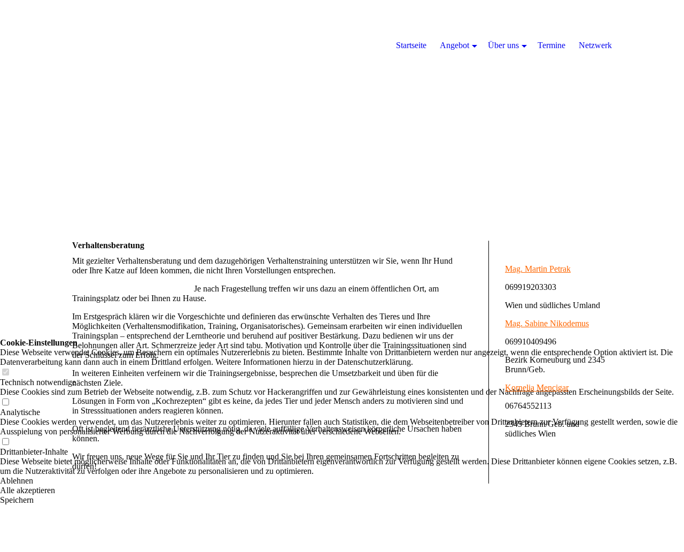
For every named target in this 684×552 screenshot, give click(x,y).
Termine (551, 45)
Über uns (503, 45)
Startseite (411, 45)
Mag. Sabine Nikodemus (547, 323)
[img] (342, 107)
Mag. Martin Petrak (538, 268)
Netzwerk (595, 45)
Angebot (454, 45)
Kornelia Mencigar (537, 387)
